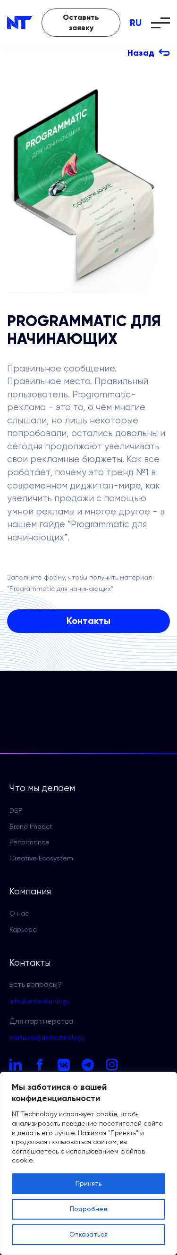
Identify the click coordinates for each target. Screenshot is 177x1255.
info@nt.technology (39, 1001)
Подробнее (89, 1209)
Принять (89, 1183)
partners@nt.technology (47, 1038)
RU (136, 22)
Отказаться (88, 1234)
